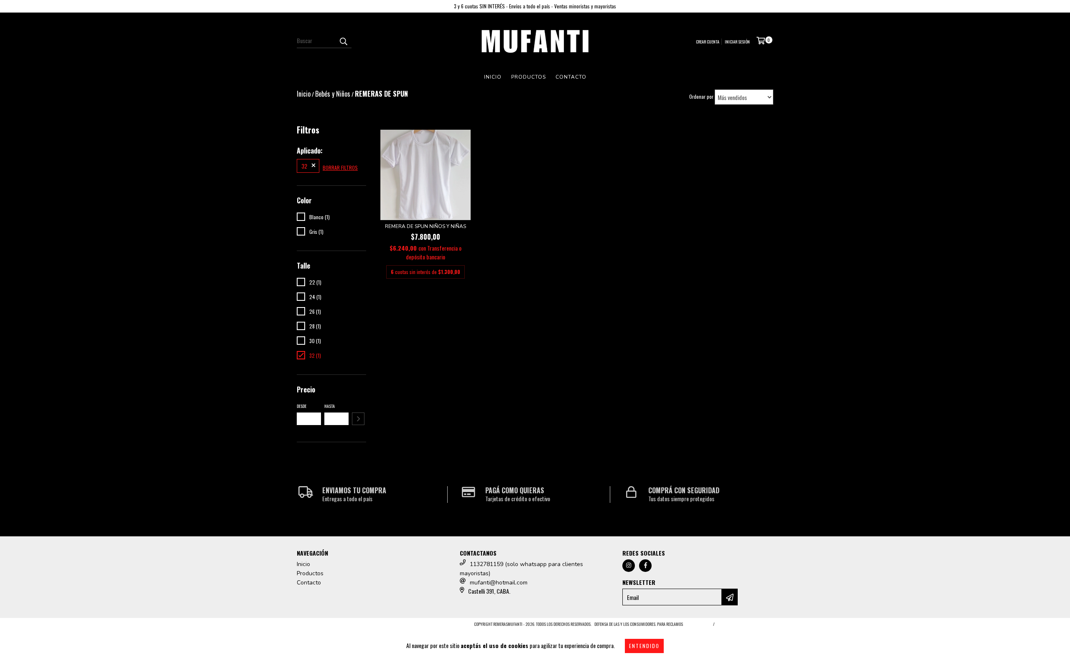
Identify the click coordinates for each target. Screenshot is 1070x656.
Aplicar (358, 419)
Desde (301, 406)
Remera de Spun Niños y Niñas (425, 226)
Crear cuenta (707, 41)
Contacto (570, 77)
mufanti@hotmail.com (498, 583)
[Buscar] (343, 40)
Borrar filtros (340, 167)
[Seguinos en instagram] (628, 565)
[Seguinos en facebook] (645, 565)
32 (304, 165)
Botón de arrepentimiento (745, 624)
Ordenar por (701, 96)
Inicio (493, 77)
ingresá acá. (697, 624)
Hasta (329, 406)
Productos (528, 77)
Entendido (644, 645)
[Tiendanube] (333, 626)
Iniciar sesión (737, 41)
